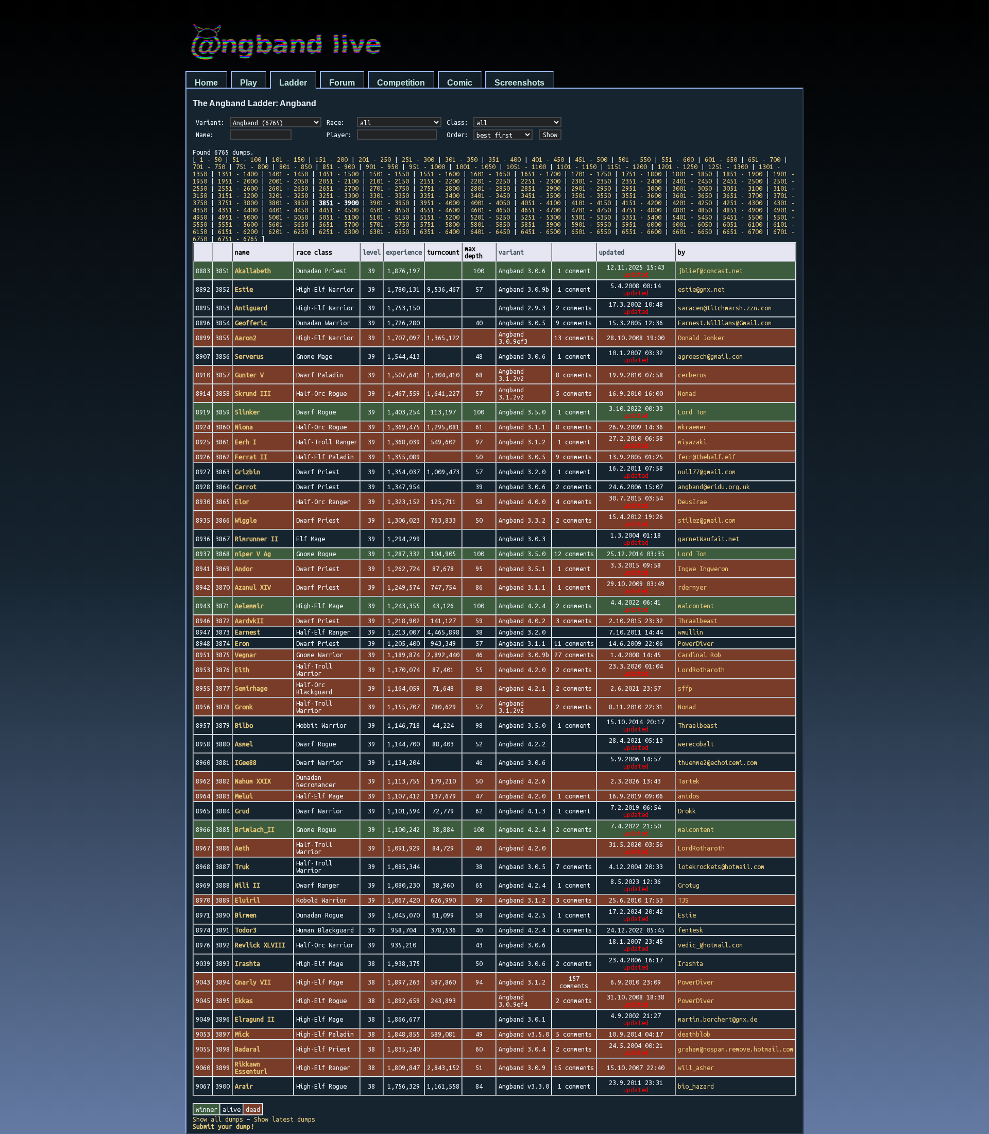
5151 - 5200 (439, 217)
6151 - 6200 (238, 231)
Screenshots (519, 82)
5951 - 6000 (641, 224)
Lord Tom (692, 411)
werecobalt (696, 743)
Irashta (690, 963)
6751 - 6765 (238, 238)
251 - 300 (418, 159)
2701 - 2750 (389, 188)
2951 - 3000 (641, 188)
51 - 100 (246, 159)
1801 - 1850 (692, 173)
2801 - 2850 (490, 188)
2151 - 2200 (439, 181)
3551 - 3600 (641, 195)
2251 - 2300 (540, 181)
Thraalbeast (698, 620)
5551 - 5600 (238, 224)
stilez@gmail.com (707, 520)
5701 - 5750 (389, 224)
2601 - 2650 (288, 188)
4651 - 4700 (540, 209)
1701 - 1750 (591, 173)
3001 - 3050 (692, 188)
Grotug (689, 885)
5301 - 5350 (591, 217)
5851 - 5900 (540, 224)
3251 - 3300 (339, 195)
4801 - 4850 (692, 209)
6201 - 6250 (288, 231)
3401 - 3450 (490, 195)
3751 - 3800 (238, 202)
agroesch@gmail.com (710, 356)
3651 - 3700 (742, 195)
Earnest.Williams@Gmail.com (725, 322)
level (372, 252)
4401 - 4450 (288, 209)
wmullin (690, 632)
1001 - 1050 (476, 166)
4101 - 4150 (591, 202)
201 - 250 (375, 159)
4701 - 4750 (591, 209)
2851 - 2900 (540, 188)
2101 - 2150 (389, 181)
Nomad (687, 393)
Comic (459, 82)
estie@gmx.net (701, 289)
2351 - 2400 (641, 181)
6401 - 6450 (490, 231)
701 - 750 (209, 166)
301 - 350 (461, 159)
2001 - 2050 (288, 181)
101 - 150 (288, 159)
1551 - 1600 (439, 173)
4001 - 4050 (490, 202)
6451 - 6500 (540, 231)
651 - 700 (764, 159)
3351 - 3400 (439, 195)
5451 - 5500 (742, 217)
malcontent (696, 605)
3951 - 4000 (439, 202)
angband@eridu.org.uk (714, 486)
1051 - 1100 (526, 166)
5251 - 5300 (540, 217)
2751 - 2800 (439, 188)
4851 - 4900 (742, 209)
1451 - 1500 (339, 173)
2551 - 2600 (238, 188)
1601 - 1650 (490, 173)
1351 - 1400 (238, 173)
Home (206, 82)
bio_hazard (696, 1086)
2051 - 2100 (339, 181)
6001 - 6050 (692, 224)
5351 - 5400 (641, 217)
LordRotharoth (701, 669)
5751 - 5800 (439, 224)
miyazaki (692, 441)
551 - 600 (677, 159)
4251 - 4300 (742, 202)
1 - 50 (210, 159)
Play (248, 82)
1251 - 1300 (728, 166)
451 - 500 (591, 159)
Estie (687, 915)
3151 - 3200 (238, 195)
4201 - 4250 (692, 202)
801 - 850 (295, 166)
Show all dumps (218, 1119)
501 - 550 (634, 159)
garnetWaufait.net (708, 538)
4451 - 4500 (339, 209)
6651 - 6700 (742, 231)
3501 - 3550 (591, 195)
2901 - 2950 (591, 188)
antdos (689, 795)
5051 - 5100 (339, 217)
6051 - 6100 (742, 224)
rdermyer (692, 587)
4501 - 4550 (389, 209)
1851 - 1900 (742, 173)
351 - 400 (504, 159)
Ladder (293, 82)
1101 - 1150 (576, 166)
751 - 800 (252, 166)
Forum (342, 82)
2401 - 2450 (692, 181)
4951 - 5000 (238, 217)
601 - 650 (721, 159)
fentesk (690, 929)
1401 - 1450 (288, 173)
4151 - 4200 (641, 202)
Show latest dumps (284, 1119)
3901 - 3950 (389, 202)
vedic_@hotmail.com (710, 944)
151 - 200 (331, 159)
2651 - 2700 (339, 188)
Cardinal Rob (699, 654)
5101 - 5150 (389, 217)
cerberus (692, 374)
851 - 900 (338, 166)
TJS (683, 900)
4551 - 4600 (439, 209)
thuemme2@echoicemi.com (717, 762)
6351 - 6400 (439, 231)
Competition (401, 82)
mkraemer (692, 426)
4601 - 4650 (490, 209)
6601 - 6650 (692, 231)
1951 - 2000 (238, 181)
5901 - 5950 (591, 224)
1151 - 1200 (627, 166)
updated (611, 252)
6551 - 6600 (641, 231)
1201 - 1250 (677, 166)
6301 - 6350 (389, 231)
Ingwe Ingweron (703, 568)
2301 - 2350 (591, 181)
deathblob (694, 1034)
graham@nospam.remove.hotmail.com (735, 1049)
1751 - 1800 (641, 173)
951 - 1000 (427, 166)
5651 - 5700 (339, 224)
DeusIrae (692, 501)
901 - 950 (382, 166)
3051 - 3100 (742, 188)
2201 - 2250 (490, 181)
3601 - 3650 (692, 195)
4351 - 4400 (238, 209)
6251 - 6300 (339, 231)
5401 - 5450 (692, 217)
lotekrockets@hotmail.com (721, 866)
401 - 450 (548, 159)
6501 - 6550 (591, 231)
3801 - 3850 (288, 202)
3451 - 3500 (540, 195)
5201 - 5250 (490, 217)
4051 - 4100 (540, 202)
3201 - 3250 (288, 195)
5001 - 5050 (288, 217)
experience (404, 252)
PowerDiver (696, 643)
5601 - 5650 (288, 224)
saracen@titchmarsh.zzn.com (725, 307)
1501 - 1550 (389, 173)
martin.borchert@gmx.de (717, 1019)
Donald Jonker (701, 337)
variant (511, 252)
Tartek (689, 781)
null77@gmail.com (707, 471)
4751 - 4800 (641, 209)
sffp (685, 688)
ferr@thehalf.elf (707, 456)
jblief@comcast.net (710, 270)
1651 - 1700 (540, 173)
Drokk (687, 810)
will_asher (696, 1067)
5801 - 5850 (490, 224)
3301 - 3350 (389, 195)
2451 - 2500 (742, 181)
